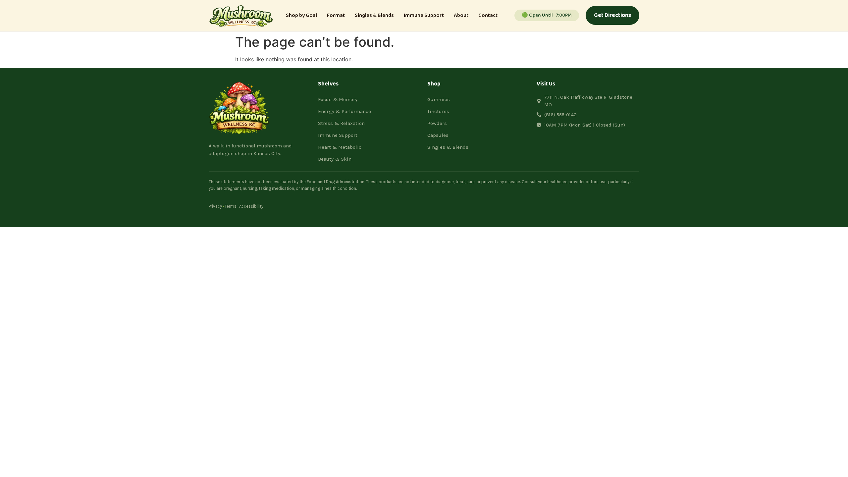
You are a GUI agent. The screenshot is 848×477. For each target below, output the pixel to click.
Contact (488, 15)
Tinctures (438, 111)
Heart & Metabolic (339, 147)
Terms (231, 206)
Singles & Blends (374, 15)
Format (336, 15)
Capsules (438, 135)
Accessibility (251, 206)
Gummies (438, 99)
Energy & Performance (344, 111)
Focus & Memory (337, 99)
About (461, 15)
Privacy (215, 206)
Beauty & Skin (334, 159)
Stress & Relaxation (341, 123)
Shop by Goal (301, 15)
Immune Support (424, 15)
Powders (437, 123)
